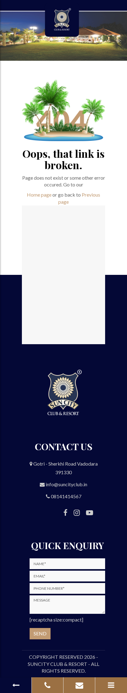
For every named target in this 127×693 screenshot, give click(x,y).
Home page (39, 195)
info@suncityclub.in (66, 484)
